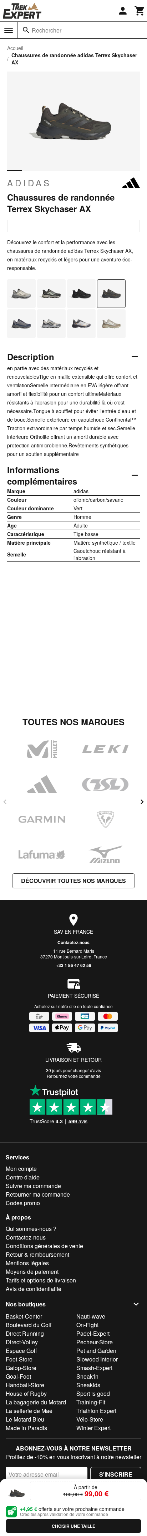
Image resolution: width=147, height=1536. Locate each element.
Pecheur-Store (94, 1342)
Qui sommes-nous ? (31, 1229)
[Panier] (140, 10)
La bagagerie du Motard (36, 1402)
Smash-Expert (94, 1368)
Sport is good (93, 1393)
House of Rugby (26, 1393)
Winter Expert (93, 1428)
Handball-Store (25, 1385)
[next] (142, 802)
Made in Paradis (26, 1428)
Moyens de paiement (32, 1271)
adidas (29, 182)
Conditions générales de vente (44, 1246)
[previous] (5, 802)
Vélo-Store (89, 1419)
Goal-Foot (18, 1376)
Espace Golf (21, 1350)
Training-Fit (90, 1402)
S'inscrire (115, 1474)
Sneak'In (87, 1376)
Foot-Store (19, 1359)
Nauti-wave (90, 1316)
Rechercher (46, 30)
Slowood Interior (97, 1359)
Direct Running (25, 1333)
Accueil (15, 47)
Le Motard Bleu (25, 1419)
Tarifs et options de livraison (41, 1280)
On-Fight (87, 1325)
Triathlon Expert (96, 1411)
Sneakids (88, 1385)
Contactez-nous (73, 942)
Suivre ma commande (33, 1186)
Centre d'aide (23, 1177)
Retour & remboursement (37, 1254)
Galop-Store (21, 1368)
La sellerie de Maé (29, 1411)
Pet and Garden (96, 1350)
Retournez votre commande (74, 1076)
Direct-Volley (22, 1342)
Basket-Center (24, 1316)
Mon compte (21, 1168)
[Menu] (8, 30)
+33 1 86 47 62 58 (73, 965)
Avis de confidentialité (33, 1289)
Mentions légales (27, 1263)
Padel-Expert (93, 1333)
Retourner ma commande (38, 1194)
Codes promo (23, 1203)
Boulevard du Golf (28, 1325)
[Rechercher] (26, 30)
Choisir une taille (73, 1526)
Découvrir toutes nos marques (73, 881)
